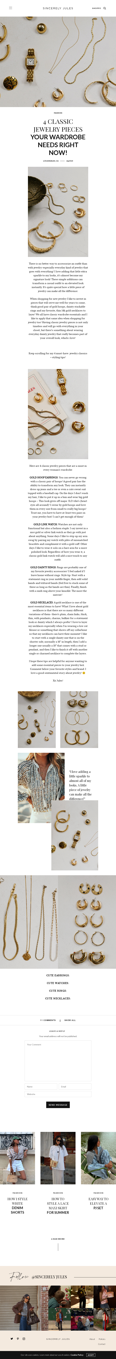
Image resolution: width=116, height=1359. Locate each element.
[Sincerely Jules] (58, 8)
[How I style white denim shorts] (17, 1157)
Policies (102, 1339)
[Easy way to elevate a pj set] (98, 1157)
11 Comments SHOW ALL (58, 1020)
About (92, 1339)
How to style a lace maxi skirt (58, 1206)
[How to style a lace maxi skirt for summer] (58, 1157)
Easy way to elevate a (98, 1203)
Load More (58, 1239)
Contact (101, 1344)
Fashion (58, 113)
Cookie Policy (77, 1355)
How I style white (17, 1205)
